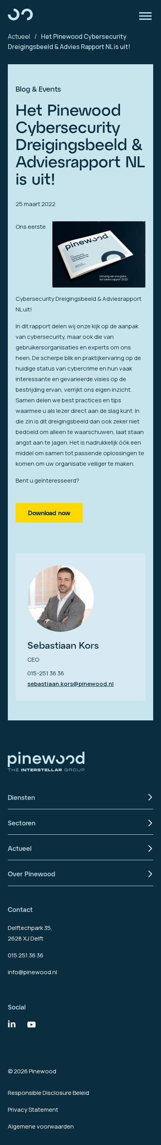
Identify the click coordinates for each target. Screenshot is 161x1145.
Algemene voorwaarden (41, 1126)
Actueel (19, 36)
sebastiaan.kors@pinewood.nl (70, 684)
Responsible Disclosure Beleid (48, 1093)
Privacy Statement (33, 1109)
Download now (49, 512)
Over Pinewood (31, 873)
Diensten (21, 797)
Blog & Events (38, 89)
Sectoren (22, 823)
